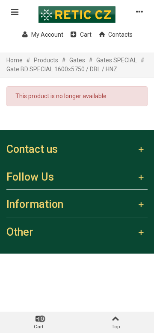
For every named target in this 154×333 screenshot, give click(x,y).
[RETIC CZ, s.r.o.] (77, 11)
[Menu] (14, 11)
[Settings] (139, 11)
